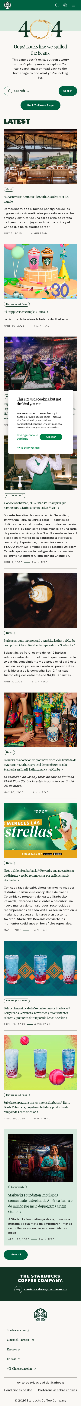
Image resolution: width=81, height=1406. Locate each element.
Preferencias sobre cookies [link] (57, 1390)
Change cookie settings (27, 437)
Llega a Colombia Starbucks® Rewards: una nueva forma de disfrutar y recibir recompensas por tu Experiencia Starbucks (39, 875)
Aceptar (51, 437)
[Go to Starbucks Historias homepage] (7, 5)
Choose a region (22, 1369)
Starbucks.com (16, 1330)
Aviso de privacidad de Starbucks (40, 1382)
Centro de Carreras (18, 1340)
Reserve (12, 1349)
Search (68, 91)
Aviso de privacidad (28, 448)
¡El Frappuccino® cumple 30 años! (25, 312)
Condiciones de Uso (18, 1390)
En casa (11, 1359)
